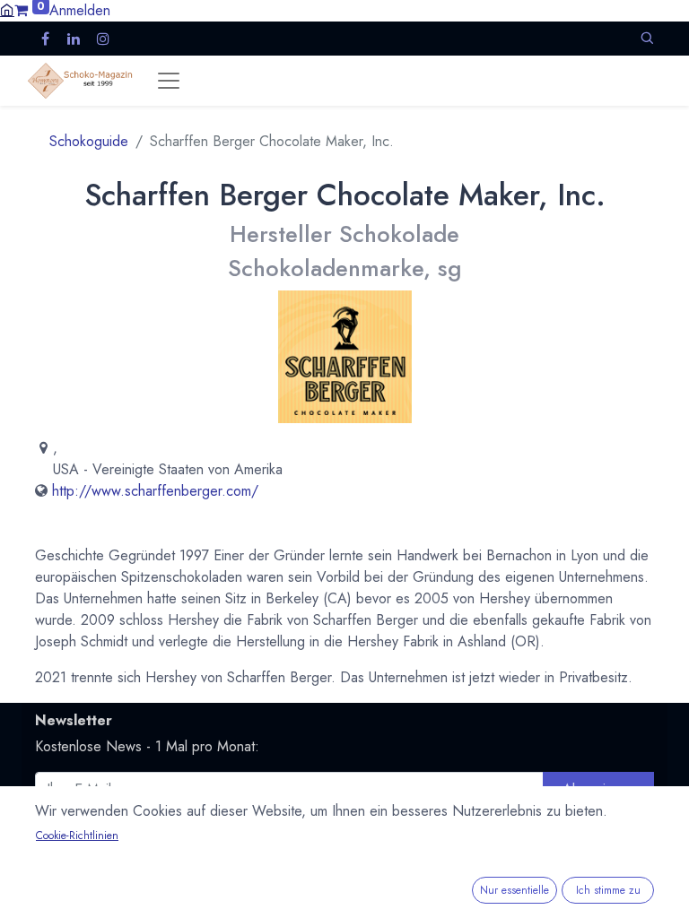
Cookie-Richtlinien (77, 835)
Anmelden (79, 10)
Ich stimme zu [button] (608, 890)
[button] (647, 38)
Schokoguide (88, 141)
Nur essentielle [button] (514, 890)
